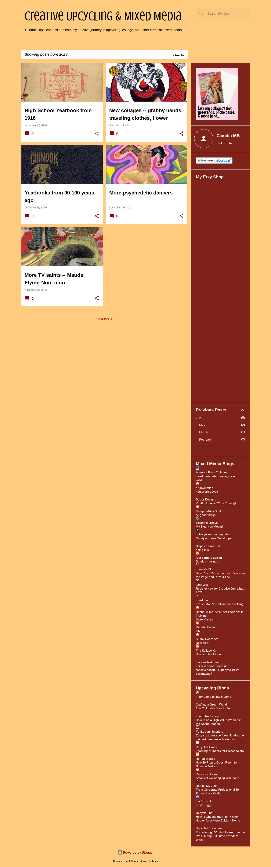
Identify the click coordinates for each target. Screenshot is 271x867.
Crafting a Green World (211, 704)
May (202, 425)
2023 (199, 418)
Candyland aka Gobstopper (214, 538)
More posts (104, 318)
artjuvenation (204, 487)
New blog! (202, 642)
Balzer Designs (206, 499)
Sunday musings (207, 561)
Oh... (199, 631)
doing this (202, 549)
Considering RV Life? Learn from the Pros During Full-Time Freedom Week (220, 835)
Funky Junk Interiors (209, 731)
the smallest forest (208, 662)
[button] (96, 134)
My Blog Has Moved (209, 526)
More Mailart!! (205, 619)
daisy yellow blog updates (213, 534)
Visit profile (224, 143)
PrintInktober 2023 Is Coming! (216, 503)
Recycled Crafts (206, 747)
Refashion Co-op (207, 774)
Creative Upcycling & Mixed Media (103, 16)
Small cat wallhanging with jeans (217, 778)
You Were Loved (207, 491)
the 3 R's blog (205, 801)
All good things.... (207, 515)
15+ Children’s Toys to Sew (214, 708)
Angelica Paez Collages (211, 472)
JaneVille (202, 584)
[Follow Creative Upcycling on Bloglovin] (214, 162)
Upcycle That (204, 813)
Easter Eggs (204, 805)
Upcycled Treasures (209, 828)
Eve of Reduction (207, 716)
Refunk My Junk (206, 785)
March (203, 432)
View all (178, 54)
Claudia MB (228, 135)
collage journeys (207, 522)
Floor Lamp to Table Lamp (213, 696)
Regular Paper (205, 627)
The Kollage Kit (206, 650)
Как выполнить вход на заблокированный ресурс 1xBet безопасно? (217, 669)
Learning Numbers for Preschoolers (220, 751)
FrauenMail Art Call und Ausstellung (219, 604)
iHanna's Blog (205, 569)
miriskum (202, 600)
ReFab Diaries (205, 758)
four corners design (209, 557)
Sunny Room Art (207, 639)
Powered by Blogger (138, 852)
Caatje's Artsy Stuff (208, 511)
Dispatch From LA (208, 546)
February (205, 439)
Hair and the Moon (208, 654)
